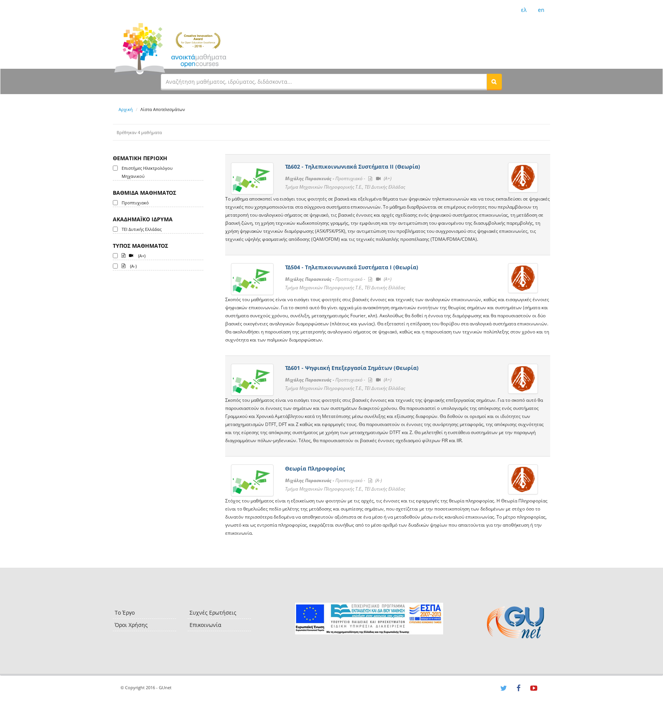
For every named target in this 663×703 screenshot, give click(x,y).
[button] (494, 81)
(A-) (133, 266)
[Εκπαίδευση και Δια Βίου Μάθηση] (369, 619)
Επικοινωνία (205, 624)
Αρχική (126, 109)
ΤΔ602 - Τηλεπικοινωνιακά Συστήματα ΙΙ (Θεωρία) (352, 166)
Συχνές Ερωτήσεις (213, 612)
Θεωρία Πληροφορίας (315, 468)
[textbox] (324, 81)
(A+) (141, 256)
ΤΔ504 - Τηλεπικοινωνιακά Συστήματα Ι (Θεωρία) (351, 267)
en (541, 9)
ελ (523, 9)
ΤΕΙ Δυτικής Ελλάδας (142, 229)
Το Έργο (125, 612)
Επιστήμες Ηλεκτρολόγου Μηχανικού (147, 172)
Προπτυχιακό (135, 203)
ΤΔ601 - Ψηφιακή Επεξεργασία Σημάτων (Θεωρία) (352, 367)
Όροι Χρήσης (131, 624)
